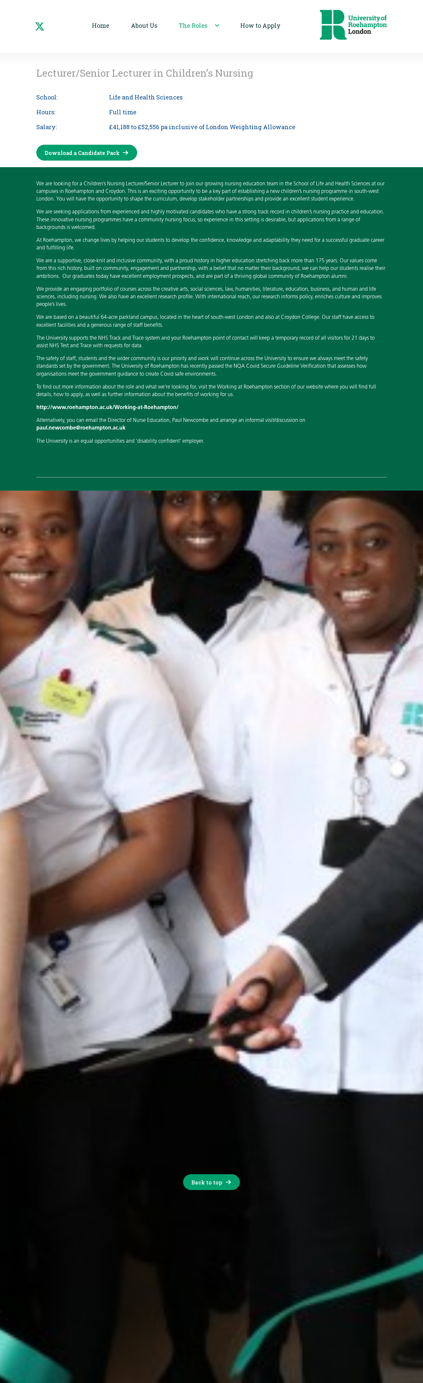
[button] (40, 26)
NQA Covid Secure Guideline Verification (280, 366)
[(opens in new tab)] (353, 24)
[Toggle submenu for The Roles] (217, 25)
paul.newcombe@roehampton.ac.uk (81, 428)
